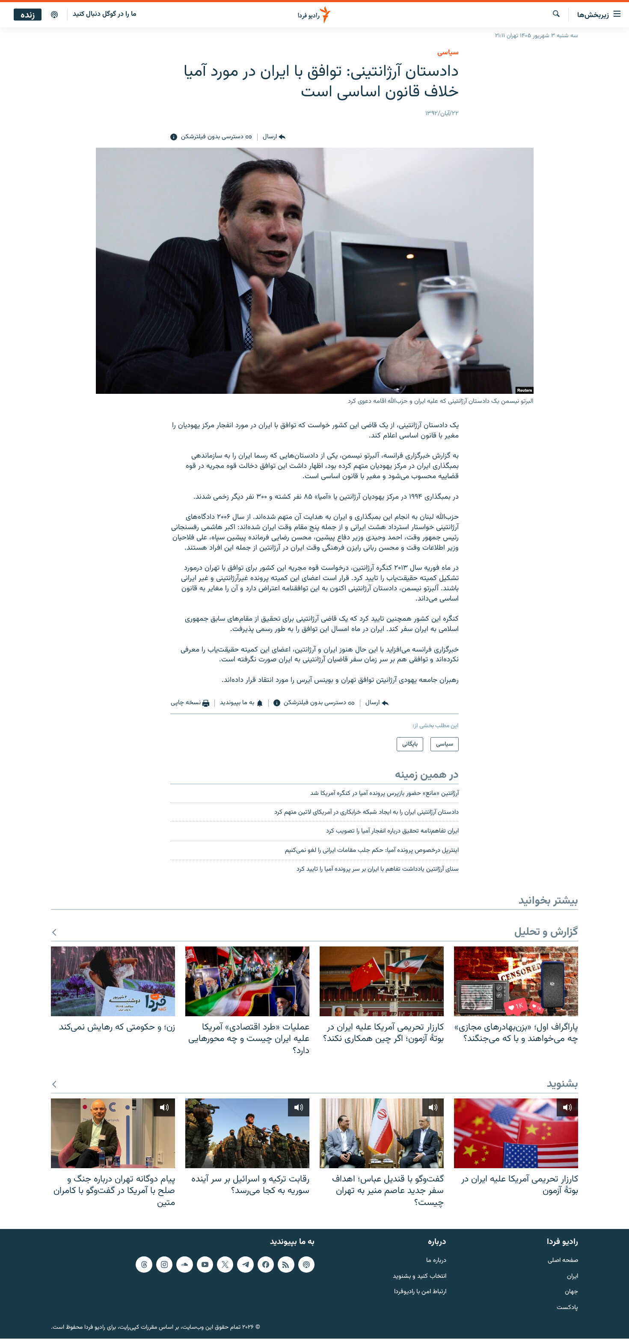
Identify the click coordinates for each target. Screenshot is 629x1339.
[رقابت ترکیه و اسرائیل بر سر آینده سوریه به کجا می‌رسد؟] (247, 1133)
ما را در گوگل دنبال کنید (104, 14)
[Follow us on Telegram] (245, 1264)
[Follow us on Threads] (144, 1264)
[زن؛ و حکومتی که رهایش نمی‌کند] (113, 981)
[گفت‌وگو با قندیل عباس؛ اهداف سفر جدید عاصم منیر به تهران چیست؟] (382, 1133)
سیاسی (448, 52)
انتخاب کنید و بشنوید (419, 1276)
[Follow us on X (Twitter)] (225, 1264)
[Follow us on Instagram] (164, 1264)
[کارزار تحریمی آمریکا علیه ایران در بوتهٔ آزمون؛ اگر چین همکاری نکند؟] (382, 981)
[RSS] (286, 1264)
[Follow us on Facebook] (266, 1264)
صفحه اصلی (563, 1260)
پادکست (567, 1308)
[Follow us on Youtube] (205, 1264)
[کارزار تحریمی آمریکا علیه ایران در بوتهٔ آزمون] (516, 1133)
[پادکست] (54, 15)
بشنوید (562, 1084)
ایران (572, 1276)
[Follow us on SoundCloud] (184, 1264)
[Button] (274, 137)
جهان (571, 1292)
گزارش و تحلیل (546, 932)
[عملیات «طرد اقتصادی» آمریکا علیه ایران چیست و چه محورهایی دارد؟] (247, 981)
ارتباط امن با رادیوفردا (420, 1292)
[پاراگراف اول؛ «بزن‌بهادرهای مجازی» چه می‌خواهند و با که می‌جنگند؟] (516, 981)
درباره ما (436, 1260)
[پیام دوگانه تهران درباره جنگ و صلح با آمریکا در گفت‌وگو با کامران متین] (113, 1133)
